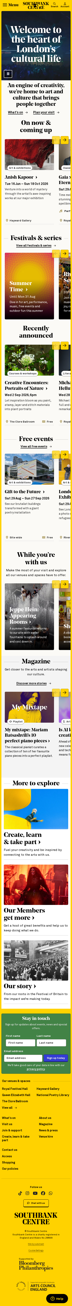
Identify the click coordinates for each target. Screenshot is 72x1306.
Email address (13, 1051)
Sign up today (56, 1058)
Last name (44, 1036)
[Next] (65, 140)
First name (13, 1036)
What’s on (15, 112)
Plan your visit (44, 112)
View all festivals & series (33, 245)
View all (7, 1107)
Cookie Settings (36, 1251)
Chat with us (38, 1203)
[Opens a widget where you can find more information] (57, 1299)
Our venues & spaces (16, 1081)
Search (54, 7)
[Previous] (56, 140)
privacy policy (36, 1069)
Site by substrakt (36, 1244)
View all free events (34, 446)
